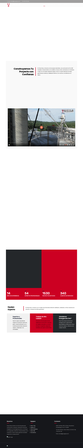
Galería (65, 4)
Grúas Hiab (33, 430)
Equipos (60, 4)
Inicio (44, 4)
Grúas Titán (33, 425)
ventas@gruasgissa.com (15, 1)
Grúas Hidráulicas (34, 429)
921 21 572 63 (26, 1)
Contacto (72, 4)
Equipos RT (33, 427)
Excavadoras (33, 432)
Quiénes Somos (51, 4)
